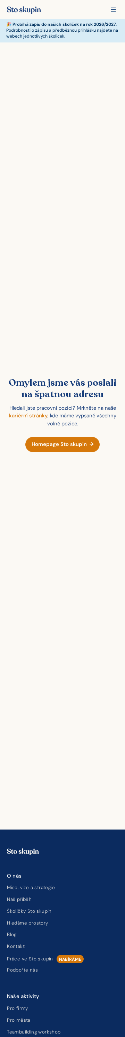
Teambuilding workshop (33, 1032)
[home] (24, 9)
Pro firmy (17, 1008)
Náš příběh (19, 899)
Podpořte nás (22, 970)
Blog (12, 934)
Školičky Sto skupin (29, 911)
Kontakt (16, 946)
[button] (113, 9)
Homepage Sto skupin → (63, 444)
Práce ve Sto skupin (30, 959)
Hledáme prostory (27, 923)
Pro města (19, 1020)
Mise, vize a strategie (31, 887)
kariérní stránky (28, 415)
